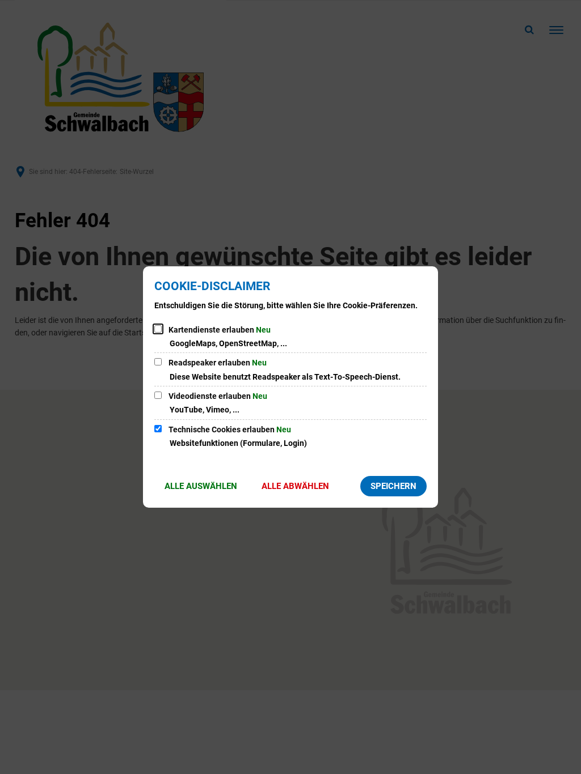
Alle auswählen (201, 486)
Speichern (393, 486)
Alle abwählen (295, 486)
